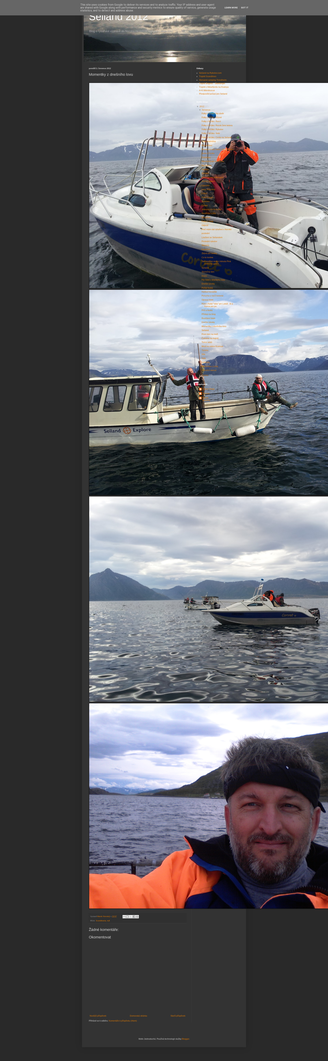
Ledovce (206, 362)
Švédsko (206, 201)
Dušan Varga (208, 389)
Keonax (206, 393)
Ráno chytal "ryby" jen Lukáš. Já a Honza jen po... (217, 305)
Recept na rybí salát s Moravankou (218, 149)
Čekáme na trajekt (210, 338)
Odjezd (205, 225)
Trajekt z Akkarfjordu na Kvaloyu (214, 87)
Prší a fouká (207, 310)
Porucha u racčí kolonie (212, 296)
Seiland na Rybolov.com (210, 73)
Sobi (204, 358)
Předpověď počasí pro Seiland (213, 94)
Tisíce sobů (207, 342)
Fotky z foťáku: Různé (212, 117)
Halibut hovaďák (209, 292)
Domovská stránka (138, 1016)
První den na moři (210, 334)
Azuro (204, 276)
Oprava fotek (207, 300)
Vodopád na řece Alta (211, 209)
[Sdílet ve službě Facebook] (134, 916)
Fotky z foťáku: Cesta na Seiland (217, 137)
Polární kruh (207, 197)
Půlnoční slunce (209, 370)
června (205, 375)
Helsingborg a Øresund (212, 177)
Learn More (231, 7)
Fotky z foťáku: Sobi (211, 133)
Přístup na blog (209, 314)
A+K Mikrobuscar (207, 90)
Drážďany (206, 157)
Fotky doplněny (209, 141)
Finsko (205, 205)
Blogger (185, 1039)
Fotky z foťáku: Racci (211, 121)
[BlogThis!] (127, 916)
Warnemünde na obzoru (213, 161)
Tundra (205, 350)
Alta (203, 354)
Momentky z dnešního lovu (214, 326)
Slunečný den (208, 272)
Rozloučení (207, 145)
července (206, 110)
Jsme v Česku (208, 153)
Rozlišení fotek (208, 318)
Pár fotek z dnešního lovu (213, 280)
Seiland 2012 (118, 16)
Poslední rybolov (209, 241)
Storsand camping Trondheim (213, 80)
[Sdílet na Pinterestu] (137, 916)
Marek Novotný (206, 399)
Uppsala (205, 185)
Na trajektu (207, 165)
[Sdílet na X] (130, 916)
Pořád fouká (207, 288)
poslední (206, 233)
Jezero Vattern (208, 181)
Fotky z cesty (207, 221)
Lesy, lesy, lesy (208, 189)
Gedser (205, 169)
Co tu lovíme (207, 257)
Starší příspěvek (177, 1016)
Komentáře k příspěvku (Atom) (123, 1021)
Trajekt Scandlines (207, 76)
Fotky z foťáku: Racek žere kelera (217, 125)
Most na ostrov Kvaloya (212, 346)
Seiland (205, 268)
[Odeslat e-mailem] (124, 916)
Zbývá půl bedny (209, 253)
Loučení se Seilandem (212, 237)
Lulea (204, 193)
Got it (244, 7)
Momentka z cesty (210, 366)
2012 (202, 106)
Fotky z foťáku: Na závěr (213, 113)
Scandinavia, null (103, 921)
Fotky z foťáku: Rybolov (212, 129)
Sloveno (205, 245)
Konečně (206, 249)
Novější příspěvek (98, 1016)
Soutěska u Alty (209, 213)
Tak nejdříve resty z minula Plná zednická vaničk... (216, 262)
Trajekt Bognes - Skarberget (212, 83)
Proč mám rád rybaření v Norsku (216, 229)
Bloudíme (206, 217)
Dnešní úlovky (208, 284)
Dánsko (205, 173)
